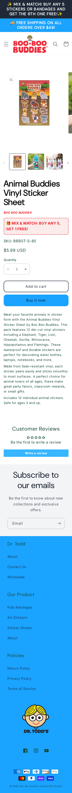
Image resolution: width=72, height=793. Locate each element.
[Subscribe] (59, 523)
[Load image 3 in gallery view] (55, 162)
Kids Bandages (19, 607)
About (12, 556)
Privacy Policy (19, 678)
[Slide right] (68, 163)
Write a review (36, 453)
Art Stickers (17, 617)
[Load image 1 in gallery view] (17, 162)
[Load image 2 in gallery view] (36, 162)
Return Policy (18, 668)
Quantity (10, 260)
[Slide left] (4, 163)
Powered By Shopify (51, 786)
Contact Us (16, 567)
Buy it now (36, 300)
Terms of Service (21, 689)
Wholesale (16, 577)
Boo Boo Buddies (29, 786)
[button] (6, 44)
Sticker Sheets (19, 628)
